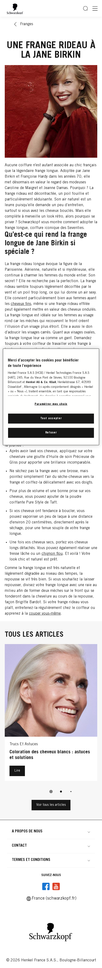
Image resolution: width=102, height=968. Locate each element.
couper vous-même (45, 614)
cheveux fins (21, 304)
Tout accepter (51, 418)
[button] (51, 831)
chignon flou (52, 554)
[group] (51, 722)
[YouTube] (56, 886)
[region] (51, 397)
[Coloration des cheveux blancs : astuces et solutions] (51, 713)
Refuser (51, 432)
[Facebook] (46, 886)
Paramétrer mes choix (51, 404)
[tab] (51, 791)
